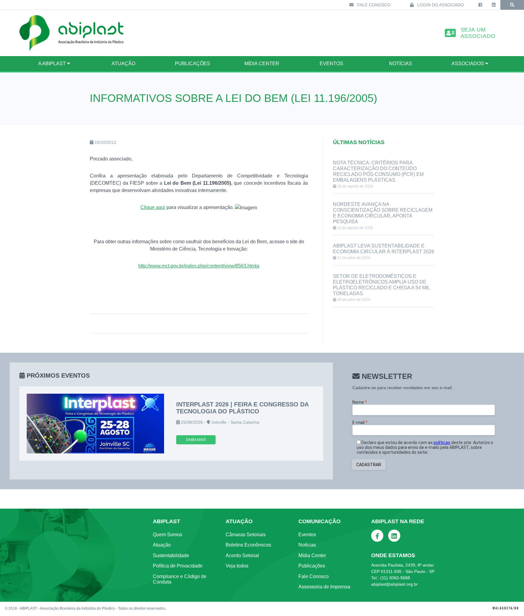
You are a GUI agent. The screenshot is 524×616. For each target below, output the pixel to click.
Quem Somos (167, 534)
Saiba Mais (196, 440)
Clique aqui (152, 207)
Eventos (331, 63)
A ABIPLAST (52, 63)
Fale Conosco (373, 4)
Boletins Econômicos (248, 544)
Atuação (162, 544)
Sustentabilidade (171, 555)
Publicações (192, 63)
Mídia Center (261, 63)
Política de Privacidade (178, 565)
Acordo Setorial (242, 555)
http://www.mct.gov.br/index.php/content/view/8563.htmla (198, 265)
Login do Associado (440, 4)
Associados (468, 63)
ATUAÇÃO (123, 63)
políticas (442, 442)
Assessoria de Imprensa (324, 586)
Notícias (400, 63)
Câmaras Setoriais (246, 534)
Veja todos (237, 565)
